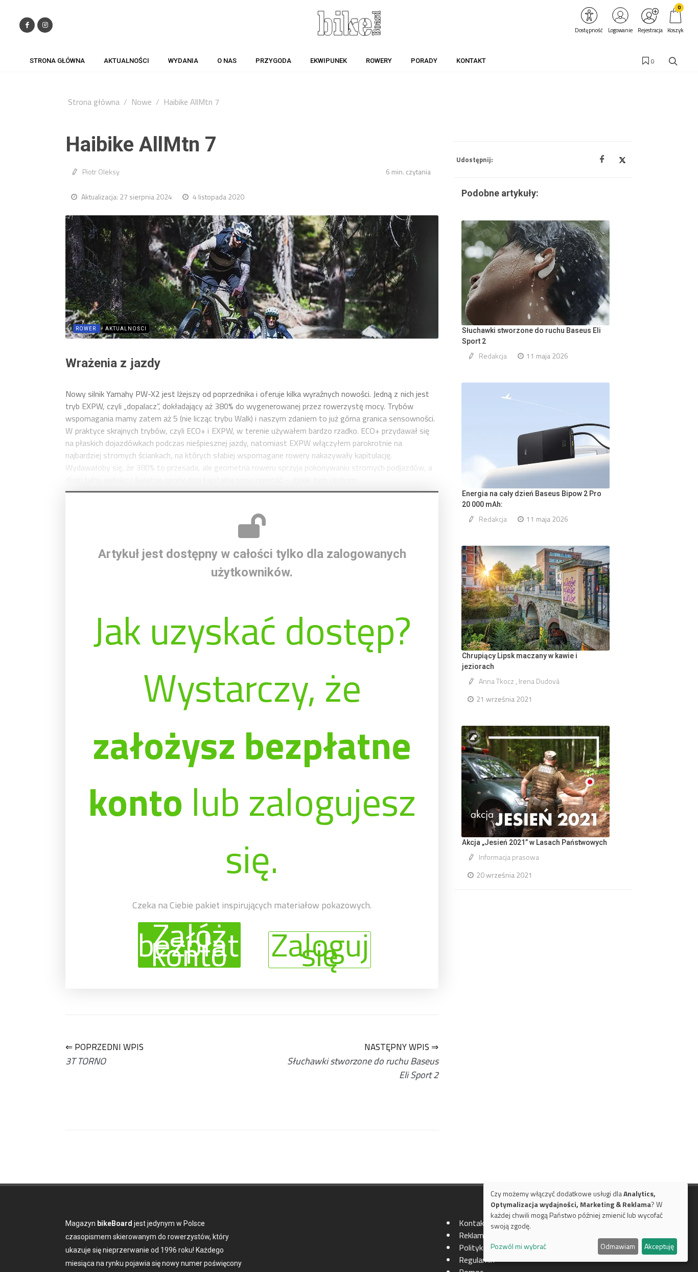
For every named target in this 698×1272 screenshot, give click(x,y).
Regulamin (477, 1260)
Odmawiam (617, 1246)
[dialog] (585, 1222)
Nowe (141, 102)
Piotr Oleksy (101, 171)
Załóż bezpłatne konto (189, 945)
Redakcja (493, 355)
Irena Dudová (539, 681)
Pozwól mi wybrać (518, 1246)
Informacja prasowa (509, 857)
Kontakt (473, 1223)
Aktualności (126, 328)
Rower (87, 328)
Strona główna (94, 102)
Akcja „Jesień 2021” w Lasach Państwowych (534, 842)
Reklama (473, 1235)
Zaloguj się (320, 949)
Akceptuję (659, 1246)
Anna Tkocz (496, 681)
